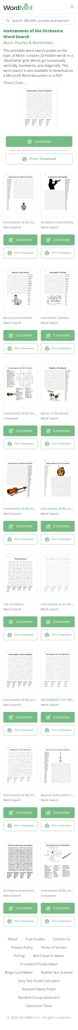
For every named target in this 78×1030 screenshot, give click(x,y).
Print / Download (42, 158)
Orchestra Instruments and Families (28, 891)
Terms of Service (54, 947)
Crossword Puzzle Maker (39, 964)
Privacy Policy (22, 947)
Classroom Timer (39, 1006)
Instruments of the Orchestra (23, 222)
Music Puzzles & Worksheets (28, 42)
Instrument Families (55, 318)
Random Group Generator (39, 997)
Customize (42, 141)
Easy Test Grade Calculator (39, 980)
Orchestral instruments (57, 222)
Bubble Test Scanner (57, 972)
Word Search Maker (48, 955)
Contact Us (61, 939)
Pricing (19, 955)
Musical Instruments (17, 318)
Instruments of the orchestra (23, 700)
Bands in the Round (54, 413)
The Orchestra (13, 604)
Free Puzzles (35, 939)
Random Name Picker (39, 989)
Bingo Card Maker (19, 972)
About (12, 939)
